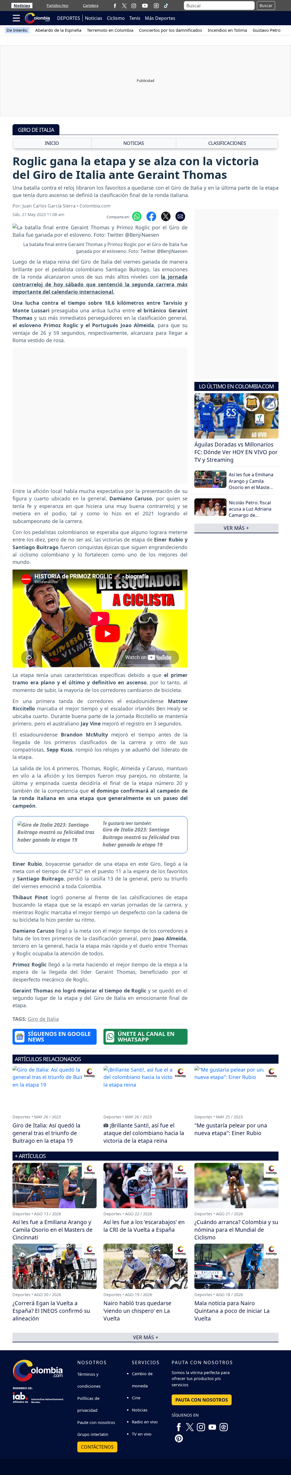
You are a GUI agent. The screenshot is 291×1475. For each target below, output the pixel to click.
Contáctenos (97, 1447)
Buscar (266, 5)
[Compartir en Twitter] (166, 216)
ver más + (236, 528)
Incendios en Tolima (227, 30)
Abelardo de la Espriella (58, 30)
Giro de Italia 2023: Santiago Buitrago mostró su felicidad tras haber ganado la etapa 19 (141, 837)
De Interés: (17, 30)
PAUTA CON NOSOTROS (201, 1400)
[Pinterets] (178, 1436)
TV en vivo (141, 1434)
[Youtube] (145, 6)
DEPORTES (68, 18)
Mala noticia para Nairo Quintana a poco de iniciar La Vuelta (232, 1310)
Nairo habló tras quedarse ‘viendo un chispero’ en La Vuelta (137, 1310)
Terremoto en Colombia (110, 30)
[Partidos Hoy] (156, 6)
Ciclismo (116, 18)
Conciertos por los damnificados (170, 30)
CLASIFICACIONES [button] (227, 143)
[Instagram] (133, 5)
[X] (124, 5)
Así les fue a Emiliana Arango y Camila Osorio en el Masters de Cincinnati (251, 484)
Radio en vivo (145, 1422)
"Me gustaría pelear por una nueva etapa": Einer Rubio (230, 1129)
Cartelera (90, 5)
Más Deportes (160, 18)
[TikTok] (166, 6)
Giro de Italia (43, 1018)
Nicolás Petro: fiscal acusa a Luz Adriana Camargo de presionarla (250, 512)
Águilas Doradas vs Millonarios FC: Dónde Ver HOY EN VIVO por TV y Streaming (236, 452)
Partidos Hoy (57, 5)
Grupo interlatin (92, 1434)
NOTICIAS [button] (133, 143)
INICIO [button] (52, 143)
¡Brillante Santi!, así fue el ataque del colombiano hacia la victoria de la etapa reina (143, 1132)
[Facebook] (115, 5)
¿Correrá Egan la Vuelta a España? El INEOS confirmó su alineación (51, 1310)
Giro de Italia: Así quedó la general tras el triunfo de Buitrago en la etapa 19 (46, 1132)
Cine (136, 1397)
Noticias (22, 5)
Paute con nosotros (96, 1422)
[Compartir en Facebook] (151, 216)
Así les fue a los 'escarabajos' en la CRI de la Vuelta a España (144, 1225)
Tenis (134, 18)
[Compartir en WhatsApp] (137, 216)
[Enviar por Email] (180, 216)
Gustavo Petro (266, 30)
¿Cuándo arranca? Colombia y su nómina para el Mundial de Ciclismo (236, 1229)
